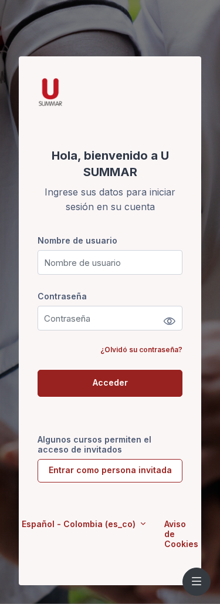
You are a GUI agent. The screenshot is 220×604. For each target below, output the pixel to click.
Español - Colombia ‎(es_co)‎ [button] (80, 524)
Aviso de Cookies (181, 534)
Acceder (110, 382)
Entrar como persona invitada (110, 470)
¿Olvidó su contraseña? (141, 349)
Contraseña (62, 296)
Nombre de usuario (77, 240)
